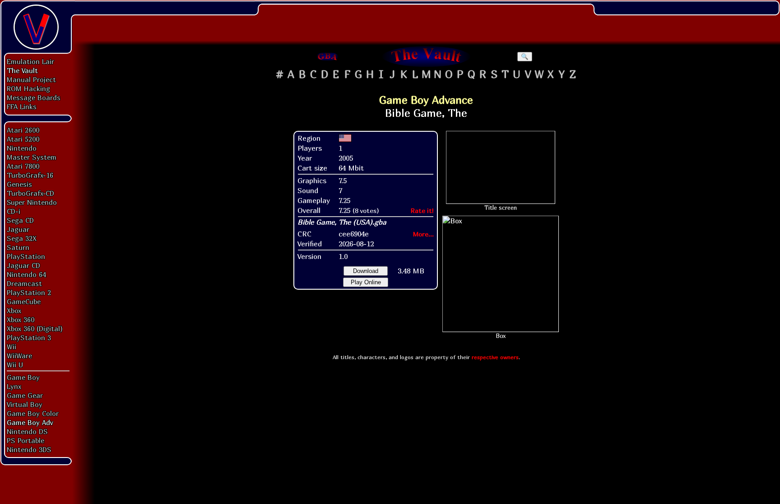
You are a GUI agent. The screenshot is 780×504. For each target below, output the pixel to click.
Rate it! (422, 210)
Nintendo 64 (26, 274)
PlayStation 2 (29, 292)
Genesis (19, 184)
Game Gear (25, 395)
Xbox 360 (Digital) (35, 328)
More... (423, 234)
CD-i (13, 211)
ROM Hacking (28, 88)
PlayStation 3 (29, 337)
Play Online (366, 282)
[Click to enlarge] (500, 274)
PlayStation (26, 256)
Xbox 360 (20, 319)
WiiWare (19, 355)
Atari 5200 (23, 139)
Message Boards (33, 97)
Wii (11, 346)
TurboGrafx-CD (30, 193)
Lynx (14, 386)
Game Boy (23, 377)
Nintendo (22, 148)
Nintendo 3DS (29, 449)
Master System (31, 157)
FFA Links (22, 106)
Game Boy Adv (30, 422)
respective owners (495, 357)
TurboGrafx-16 (30, 175)
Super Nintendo (32, 202)
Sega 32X (22, 238)
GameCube (24, 301)
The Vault (22, 70)
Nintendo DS (27, 431)
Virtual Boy (24, 404)
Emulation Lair (30, 61)
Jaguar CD (23, 265)
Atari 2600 (23, 130)
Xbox (14, 310)
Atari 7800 (23, 166)
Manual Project (31, 79)
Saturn (18, 247)
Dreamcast (24, 283)
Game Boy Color (33, 413)
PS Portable (25, 440)
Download (365, 271)
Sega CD (20, 220)
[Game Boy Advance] (327, 56)
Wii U (15, 365)
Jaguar (18, 229)
